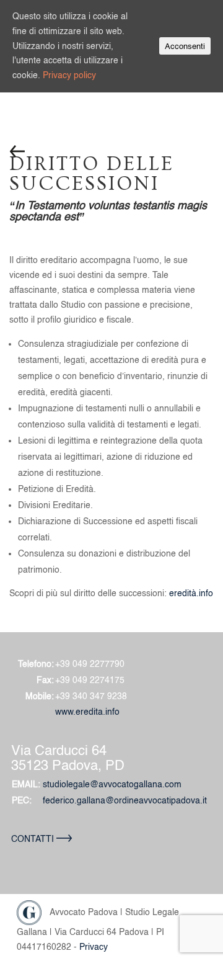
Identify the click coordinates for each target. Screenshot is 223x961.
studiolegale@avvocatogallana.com (112, 784)
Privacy (93, 947)
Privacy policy (69, 75)
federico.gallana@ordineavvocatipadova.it (125, 800)
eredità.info (191, 593)
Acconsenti (185, 46)
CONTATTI (33, 839)
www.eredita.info (87, 712)
